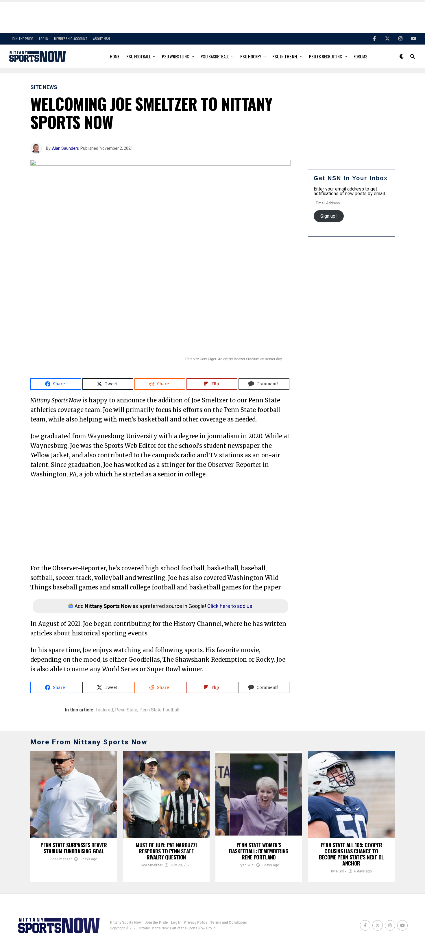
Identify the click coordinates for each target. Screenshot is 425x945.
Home (114, 56)
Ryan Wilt (246, 865)
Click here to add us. (230, 606)
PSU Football (138, 56)
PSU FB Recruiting (325, 56)
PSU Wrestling (175, 56)
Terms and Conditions (228, 922)
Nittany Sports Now (126, 922)
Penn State (126, 710)
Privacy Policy (195, 922)
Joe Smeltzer (61, 859)
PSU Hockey (250, 56)
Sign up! (328, 216)
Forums (360, 56)
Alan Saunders (65, 148)
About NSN (101, 38)
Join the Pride (22, 38)
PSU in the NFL (285, 56)
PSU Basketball (215, 56)
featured (104, 710)
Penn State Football (159, 710)
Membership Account (70, 38)
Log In (43, 38)
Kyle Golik (338, 871)
